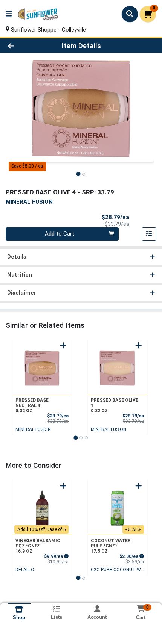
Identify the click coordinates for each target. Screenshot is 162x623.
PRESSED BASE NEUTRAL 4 (32, 405)
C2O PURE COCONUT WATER (122, 569)
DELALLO (24, 569)
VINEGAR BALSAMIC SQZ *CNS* (37, 546)
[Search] (129, 14)
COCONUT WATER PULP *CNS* (111, 546)
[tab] (78, 174)
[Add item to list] (149, 234)
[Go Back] (24, 45)
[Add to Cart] (63, 345)
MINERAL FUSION (33, 429)
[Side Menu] (9, 14)
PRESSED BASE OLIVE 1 (114, 405)
